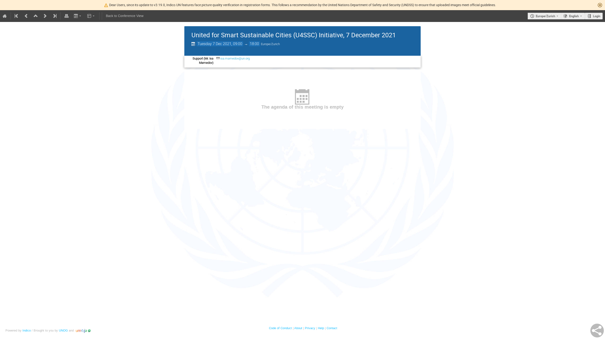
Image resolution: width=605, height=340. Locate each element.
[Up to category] (35, 16)
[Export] (78, 16)
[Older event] (26, 16)
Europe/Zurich (545, 16)
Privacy (310, 328)
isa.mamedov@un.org (235, 58)
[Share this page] (597, 330)
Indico (26, 330)
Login (596, 16)
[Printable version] (66, 16)
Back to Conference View (124, 16)
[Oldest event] (17, 16)
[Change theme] (91, 16)
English (574, 16)
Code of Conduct (280, 328)
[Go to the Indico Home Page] (4, 16)
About (298, 328)
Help (321, 328)
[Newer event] (45, 16)
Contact (332, 328)
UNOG (63, 330)
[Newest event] (54, 16)
